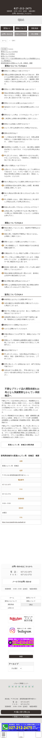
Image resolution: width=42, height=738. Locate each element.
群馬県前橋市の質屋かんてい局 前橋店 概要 (17, 63)
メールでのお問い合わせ (21, 582)
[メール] (38, 735)
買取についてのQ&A (8, 54)
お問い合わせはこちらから (22, 13)
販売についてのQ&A (8, 56)
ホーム (4, 40)
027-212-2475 (23, 8)
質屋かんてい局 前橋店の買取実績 (21, 445)
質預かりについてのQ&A (9, 51)
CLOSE (4, 49)
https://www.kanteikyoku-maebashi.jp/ (14, 522)
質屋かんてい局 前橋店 (21, 3)
